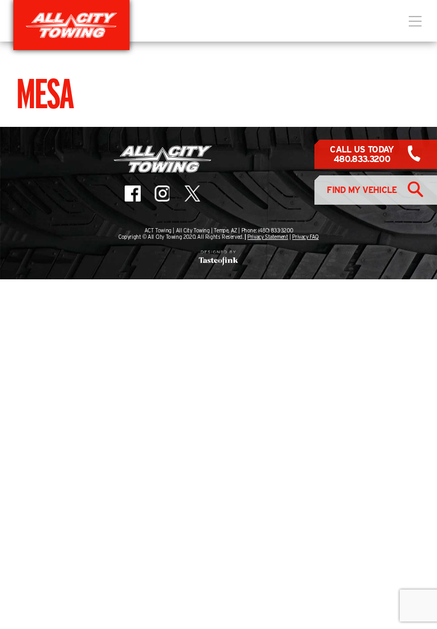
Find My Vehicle (361, 190)
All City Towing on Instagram (161, 193)
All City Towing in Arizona (71, 25)
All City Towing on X (191, 193)
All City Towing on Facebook (133, 193)
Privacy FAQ (305, 236)
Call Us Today (362, 154)
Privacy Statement (267, 236)
